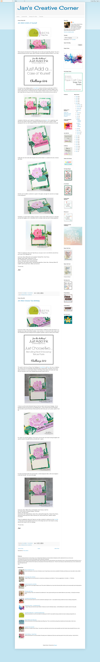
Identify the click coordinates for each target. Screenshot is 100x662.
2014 (77, 148)
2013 (77, 149)
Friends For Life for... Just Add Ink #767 (32, 605)
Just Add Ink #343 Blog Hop (30, 598)
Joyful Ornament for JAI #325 (30, 584)
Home (18, 16)
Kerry (48, 367)
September (79, 110)
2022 (77, 103)
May (77, 118)
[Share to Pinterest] (42, 293)
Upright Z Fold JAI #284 (29, 627)
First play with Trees (29, 591)
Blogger (55, 645)
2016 (77, 144)
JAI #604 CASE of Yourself (27, 23)
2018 (77, 141)
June (78, 116)
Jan (73, 22)
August (78, 112)
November (79, 106)
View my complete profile (69, 32)
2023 (77, 101)
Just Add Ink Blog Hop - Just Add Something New (34, 612)
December (79, 104)
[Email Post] (35, 292)
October (78, 108)
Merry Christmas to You (29, 569)
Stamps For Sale (33, 16)
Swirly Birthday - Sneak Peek (30, 634)
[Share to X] (40, 293)
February (78, 132)
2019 (77, 139)
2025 (77, 98)
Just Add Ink (36, 88)
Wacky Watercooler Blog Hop (31, 619)
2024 (77, 99)
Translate (74, 39)
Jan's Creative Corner (48, 8)
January (78, 133)
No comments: (30, 292)
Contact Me (24, 16)
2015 (77, 146)
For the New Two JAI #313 (30, 577)
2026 (77, 96)
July (77, 114)
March (78, 130)
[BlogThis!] (38, 293)
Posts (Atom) (25, 550)
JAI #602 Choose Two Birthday (29, 301)
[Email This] (37, 293)
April (78, 128)
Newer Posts (20, 548)
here (47, 120)
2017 (77, 142)
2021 (77, 136)
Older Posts (57, 548)
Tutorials (41, 16)
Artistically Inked (24, 294)
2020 (77, 137)
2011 (77, 151)
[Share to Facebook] (41, 293)
